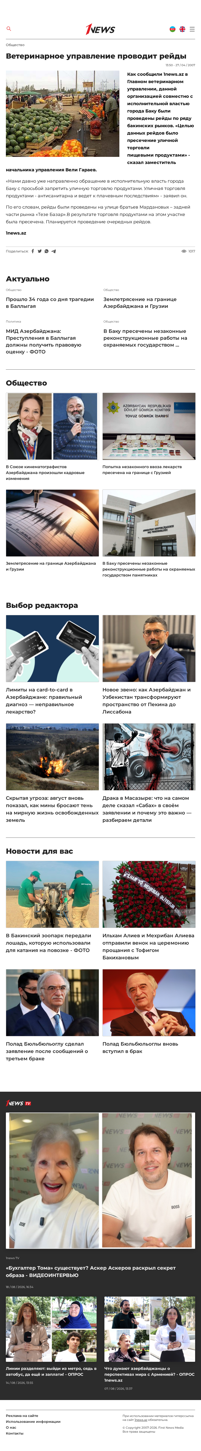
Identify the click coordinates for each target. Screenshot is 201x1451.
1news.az (141, 1420)
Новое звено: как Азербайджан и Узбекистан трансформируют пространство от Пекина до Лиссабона (146, 701)
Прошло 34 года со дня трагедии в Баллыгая (50, 302)
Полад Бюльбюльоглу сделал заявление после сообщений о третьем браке (47, 1051)
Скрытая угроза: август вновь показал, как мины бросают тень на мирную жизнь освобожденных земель (52, 809)
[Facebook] (32, 251)
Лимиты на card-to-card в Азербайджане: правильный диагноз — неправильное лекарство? (44, 701)
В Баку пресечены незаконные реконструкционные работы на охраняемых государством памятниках (148, 569)
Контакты (15, 1433)
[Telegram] (53, 251)
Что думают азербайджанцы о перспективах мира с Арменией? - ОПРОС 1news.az (149, 1374)
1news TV (12, 1258)
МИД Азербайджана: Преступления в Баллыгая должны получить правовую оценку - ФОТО (43, 341)
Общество (15, 45)
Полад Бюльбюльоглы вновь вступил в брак (140, 1047)
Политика (13, 321)
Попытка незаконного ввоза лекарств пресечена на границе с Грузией (142, 469)
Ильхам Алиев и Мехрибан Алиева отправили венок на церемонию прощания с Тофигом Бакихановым (148, 947)
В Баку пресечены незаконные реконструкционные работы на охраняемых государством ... (145, 338)
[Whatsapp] (46, 251)
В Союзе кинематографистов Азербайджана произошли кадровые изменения (45, 472)
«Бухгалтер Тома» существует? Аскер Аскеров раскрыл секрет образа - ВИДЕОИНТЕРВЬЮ (91, 1271)
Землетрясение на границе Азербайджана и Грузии (140, 302)
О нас (11, 1427)
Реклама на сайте (22, 1415)
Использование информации (33, 1421)
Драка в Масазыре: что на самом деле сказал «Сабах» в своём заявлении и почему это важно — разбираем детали (146, 809)
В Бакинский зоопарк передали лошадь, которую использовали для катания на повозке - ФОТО (48, 943)
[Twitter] (39, 251)
